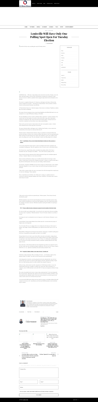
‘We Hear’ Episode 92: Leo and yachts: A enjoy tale (47, 354)
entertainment (63, 67)
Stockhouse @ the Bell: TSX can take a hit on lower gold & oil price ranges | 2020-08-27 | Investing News (49, 319)
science (62, 60)
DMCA (44, 3)
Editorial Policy (50, 3)
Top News (63, 53)
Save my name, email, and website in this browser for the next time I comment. (36, 391)
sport (62, 64)
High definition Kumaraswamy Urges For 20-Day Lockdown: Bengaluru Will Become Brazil (25, 346)
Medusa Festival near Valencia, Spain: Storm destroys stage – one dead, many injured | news (52, 345)
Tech (62, 62)
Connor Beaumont (50, 43)
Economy (62, 57)
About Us (33, 3)
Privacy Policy (56, 3)
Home (62, 50)
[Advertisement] (49, 14)
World (46, 30)
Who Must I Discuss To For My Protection (38, 344)
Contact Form (39, 3)
